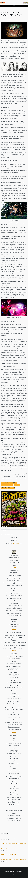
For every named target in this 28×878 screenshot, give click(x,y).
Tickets (14, 567)
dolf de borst (11, 487)
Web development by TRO (14, 874)
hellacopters (5, 482)
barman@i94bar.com (17, 543)
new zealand (13, 482)
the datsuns (17, 485)
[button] (14, 6)
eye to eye (4, 487)
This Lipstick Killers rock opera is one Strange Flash (13, 843)
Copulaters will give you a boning (9, 854)
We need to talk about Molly (8, 837)
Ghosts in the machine (6, 848)
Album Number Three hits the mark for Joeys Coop (13, 859)
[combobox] (14, 530)
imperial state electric (7, 485)
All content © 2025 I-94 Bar (14, 870)
